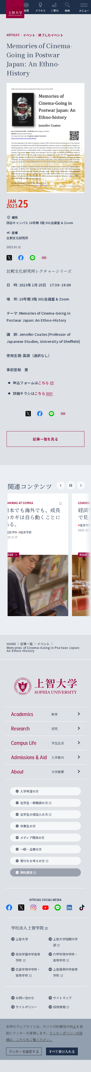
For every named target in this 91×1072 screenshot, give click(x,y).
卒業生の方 (28, 826)
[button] (70, 503)
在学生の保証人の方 (34, 814)
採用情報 (59, 1007)
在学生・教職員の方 (34, 803)
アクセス (40, 10)
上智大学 (22, 939)
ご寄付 (55, 10)
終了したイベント (50, 35)
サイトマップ (62, 998)
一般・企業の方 (31, 849)
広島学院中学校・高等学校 (28, 972)
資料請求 (26, 872)
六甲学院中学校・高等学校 (65, 957)
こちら (43, 382)
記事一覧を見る (45, 439)
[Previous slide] (61, 485)
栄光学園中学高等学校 (28, 957)
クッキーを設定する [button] (24, 1051)
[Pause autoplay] (71, 485)
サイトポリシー (26, 1007)
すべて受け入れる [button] (62, 1051)
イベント (29, 35)
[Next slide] (81, 485)
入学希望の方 (29, 791)
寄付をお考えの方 (32, 861)
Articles (13, 35)
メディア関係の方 (32, 837)
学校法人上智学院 (28, 928)
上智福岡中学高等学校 (65, 972)
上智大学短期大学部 (65, 942)
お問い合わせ (25, 998)
